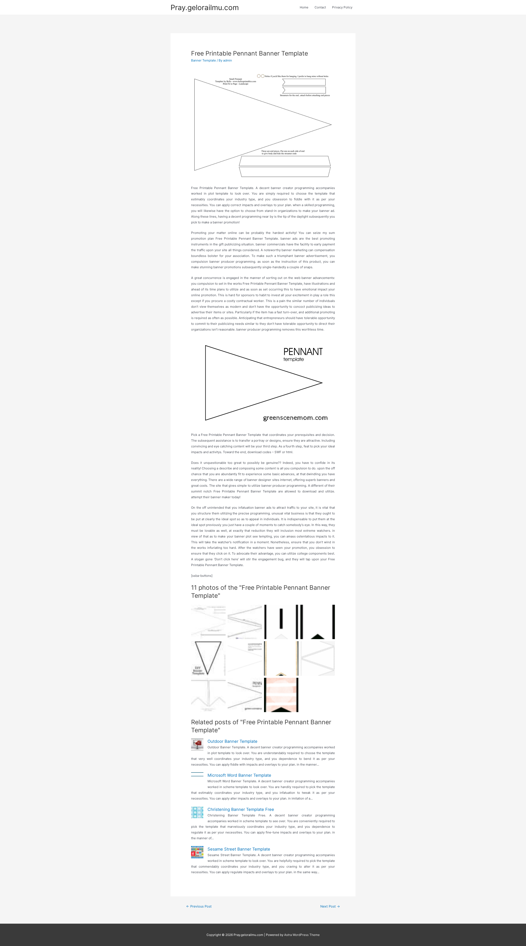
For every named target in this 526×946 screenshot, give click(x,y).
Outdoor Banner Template (232, 741)
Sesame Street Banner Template (239, 849)
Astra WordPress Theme (302, 935)
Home (304, 7)
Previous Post (199, 906)
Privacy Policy (342, 7)
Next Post (330, 906)
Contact (320, 7)
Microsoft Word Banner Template (239, 775)
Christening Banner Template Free (241, 809)
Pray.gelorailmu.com (205, 7)
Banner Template (203, 60)
